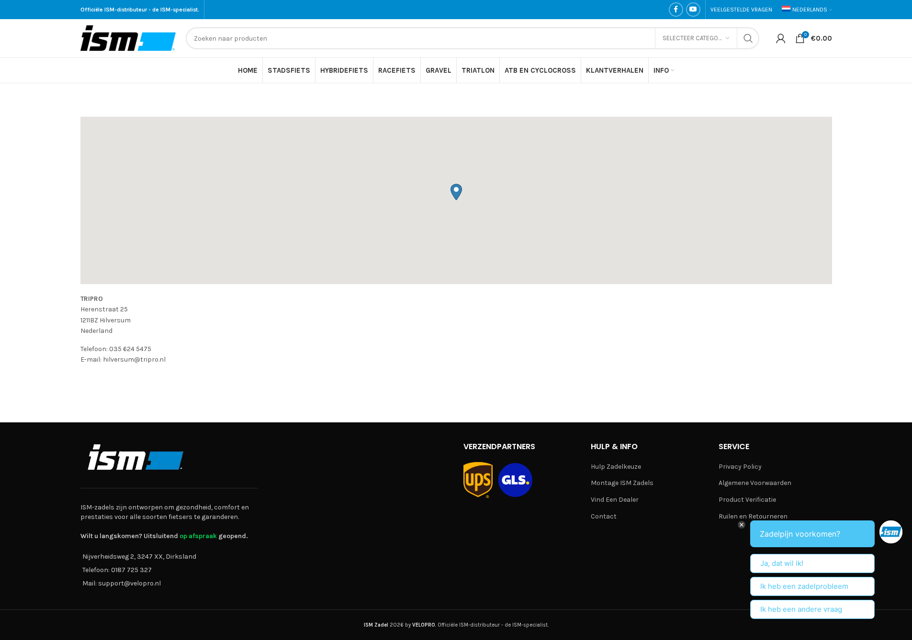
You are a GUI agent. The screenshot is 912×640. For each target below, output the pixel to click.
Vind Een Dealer (615, 500)
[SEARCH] (748, 38)
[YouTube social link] (693, 9)
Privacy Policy (740, 467)
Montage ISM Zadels (622, 483)
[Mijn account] (780, 38)
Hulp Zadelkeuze (616, 467)
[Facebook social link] (676, 9)
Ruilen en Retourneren (753, 516)
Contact (604, 516)
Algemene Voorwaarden (755, 483)
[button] (456, 192)
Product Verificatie (747, 500)
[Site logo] (128, 37)
